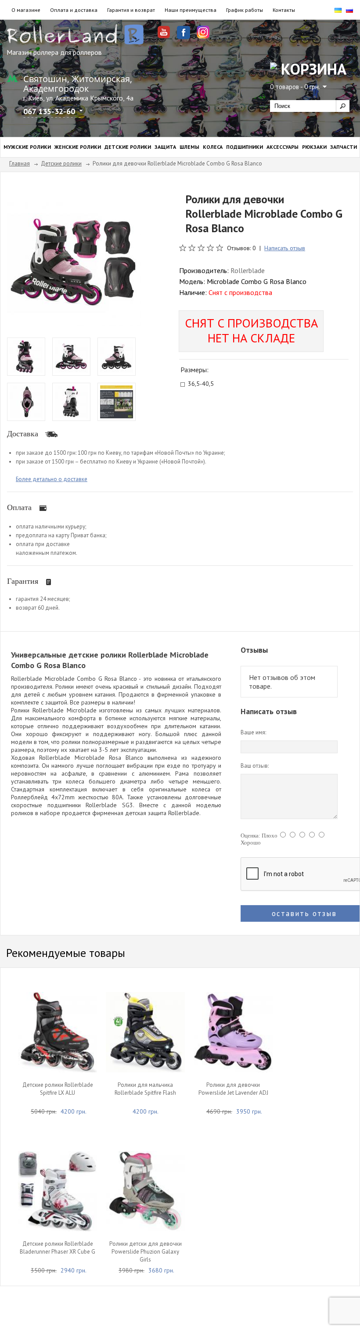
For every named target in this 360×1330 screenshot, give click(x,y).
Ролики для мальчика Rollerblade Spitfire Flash (145, 1088)
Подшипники (244, 147)
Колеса (213, 147)
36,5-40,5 (201, 384)
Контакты (284, 10)
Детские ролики (127, 147)
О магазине (25, 10)
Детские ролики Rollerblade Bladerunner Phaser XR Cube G (57, 1247)
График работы (244, 10)
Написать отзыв (284, 248)
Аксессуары (282, 147)
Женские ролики (77, 147)
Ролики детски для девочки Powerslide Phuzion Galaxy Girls (145, 1251)
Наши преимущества (190, 10)
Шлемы (189, 147)
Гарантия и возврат (131, 10)
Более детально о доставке (51, 479)
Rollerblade (247, 270)
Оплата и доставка (73, 10)
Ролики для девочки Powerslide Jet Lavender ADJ (233, 1088)
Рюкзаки (314, 147)
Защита (165, 147)
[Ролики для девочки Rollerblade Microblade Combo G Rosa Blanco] (74, 258)
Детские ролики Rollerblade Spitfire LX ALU (57, 1088)
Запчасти (343, 147)
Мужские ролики (27, 147)
